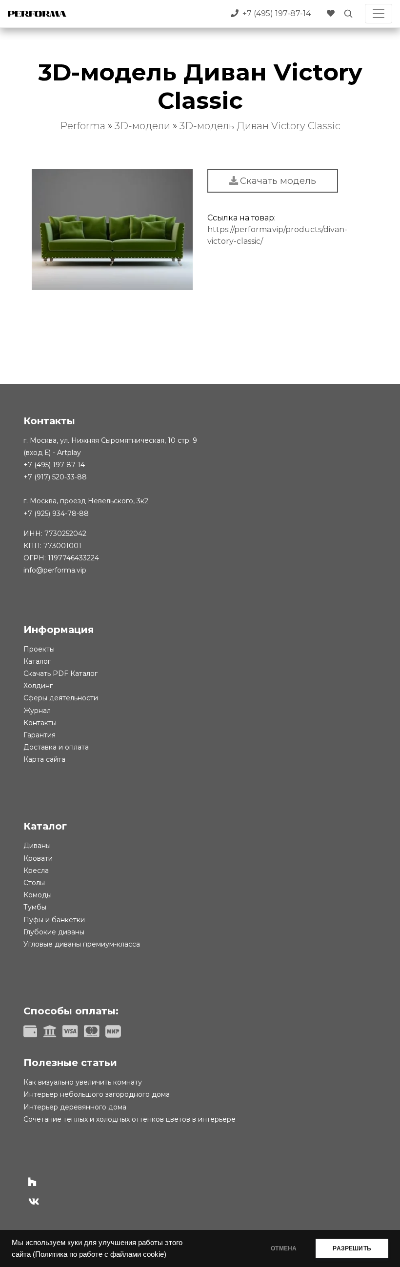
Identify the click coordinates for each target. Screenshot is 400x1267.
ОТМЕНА (284, 1248)
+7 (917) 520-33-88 (55, 477)
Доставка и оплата (56, 747)
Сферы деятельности (60, 697)
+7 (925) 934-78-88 (56, 513)
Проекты (39, 649)
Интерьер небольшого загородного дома (96, 1094)
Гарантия (39, 735)
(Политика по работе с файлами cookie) (99, 1254)
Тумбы (34, 907)
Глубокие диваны (53, 932)
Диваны (37, 845)
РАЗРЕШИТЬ (352, 1248)
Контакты (40, 722)
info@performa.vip (54, 570)
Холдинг (38, 685)
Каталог (37, 661)
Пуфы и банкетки (54, 919)
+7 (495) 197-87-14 (54, 464)
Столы (34, 882)
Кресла (36, 870)
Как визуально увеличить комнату (82, 1082)
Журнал (37, 710)
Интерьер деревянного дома (74, 1107)
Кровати (38, 858)
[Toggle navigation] (378, 13)
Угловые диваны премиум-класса (81, 944)
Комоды (37, 895)
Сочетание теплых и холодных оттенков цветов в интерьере (129, 1119)
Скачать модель (278, 180)
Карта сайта (44, 759)
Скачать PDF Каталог (60, 673)
